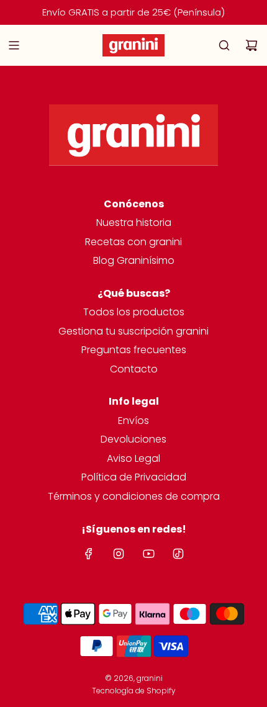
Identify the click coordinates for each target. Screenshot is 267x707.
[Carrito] (251, 45)
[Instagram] (118, 553)
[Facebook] (88, 553)
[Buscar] (224, 45)
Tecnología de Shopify (134, 690)
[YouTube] (148, 553)
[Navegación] (13, 45)
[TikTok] (178, 553)
